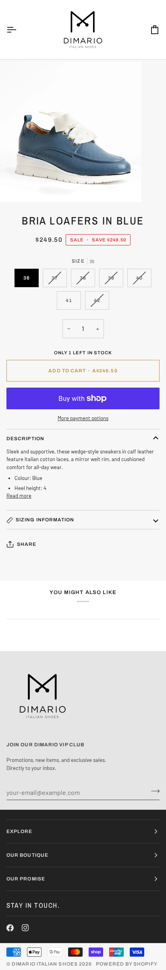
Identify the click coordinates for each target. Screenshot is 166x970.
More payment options (83, 418)
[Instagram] (25, 927)
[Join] (153, 791)
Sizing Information (45, 520)
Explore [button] (19, 831)
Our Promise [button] (25, 879)
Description (25, 438)
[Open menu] (18, 29)
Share (26, 544)
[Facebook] (10, 927)
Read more (18, 495)
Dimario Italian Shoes (45, 964)
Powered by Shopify (126, 964)
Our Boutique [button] (27, 855)
